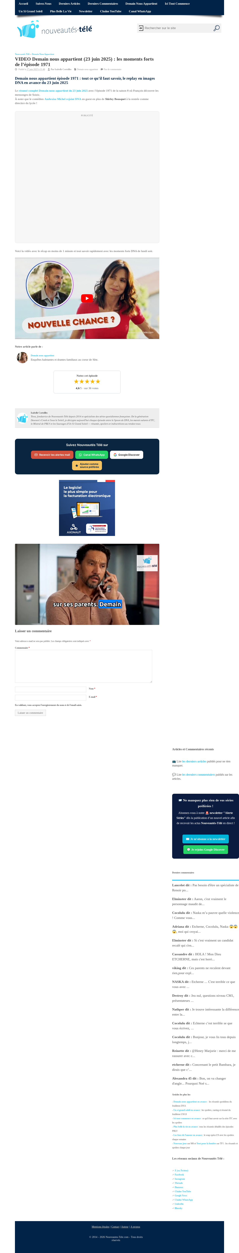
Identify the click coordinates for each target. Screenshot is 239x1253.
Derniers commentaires (103, 3)
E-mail (93, 697)
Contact (115, 1226)
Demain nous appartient (141, 3)
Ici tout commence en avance (187, 1118)
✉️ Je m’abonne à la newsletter (205, 839)
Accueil (23, 3)
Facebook (179, 1174)
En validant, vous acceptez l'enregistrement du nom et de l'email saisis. (48, 705)
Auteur (124, 1226)
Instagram (180, 1179)
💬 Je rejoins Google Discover (205, 849)
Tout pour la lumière (206, 1143)
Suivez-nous (43, 3)
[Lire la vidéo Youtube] (87, 298)
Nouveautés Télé (22, 54)
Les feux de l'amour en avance (187, 1135)
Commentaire (22, 648)
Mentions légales (100, 1226)
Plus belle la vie (61, 11)
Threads (179, 1183)
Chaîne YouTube (110, 11)
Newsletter (85, 11)
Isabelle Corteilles (63, 69)
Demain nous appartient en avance (190, 1101)
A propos (135, 1226)
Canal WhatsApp (140, 11)
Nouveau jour (180, 1143)
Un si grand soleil (30, 11)
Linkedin (179, 1204)
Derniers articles (69, 3)
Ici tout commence (177, 3)
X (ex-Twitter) (181, 1170)
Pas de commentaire (112, 69)
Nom (92, 688)
